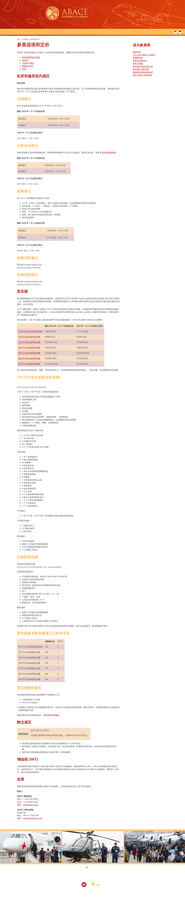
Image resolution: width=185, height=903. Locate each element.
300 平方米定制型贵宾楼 (29, 358)
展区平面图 (138, 63)
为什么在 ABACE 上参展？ (144, 54)
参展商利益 (138, 57)
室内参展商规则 (109, 152)
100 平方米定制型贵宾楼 (29, 336)
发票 (24, 69)
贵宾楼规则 (54, 715)
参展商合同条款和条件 (143, 72)
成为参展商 (25, 39)
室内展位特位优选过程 (143, 66)
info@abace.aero (30, 804)
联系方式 (89, 892)
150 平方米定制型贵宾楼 (29, 342)
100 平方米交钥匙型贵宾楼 (30, 331)
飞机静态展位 (28, 63)
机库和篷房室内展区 (31, 57)
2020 (18, 39)
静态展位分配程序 (141, 69)
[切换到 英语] (175, 31)
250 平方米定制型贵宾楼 (29, 353)
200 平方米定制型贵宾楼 (29, 347)
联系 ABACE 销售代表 (142, 75)
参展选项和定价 (140, 60)
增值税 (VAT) (27, 66)
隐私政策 (96, 892)
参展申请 (137, 52)
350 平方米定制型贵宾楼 (29, 363)
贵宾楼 (25, 60)
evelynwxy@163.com (32, 818)
